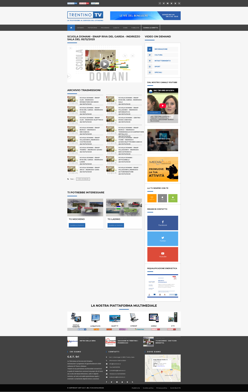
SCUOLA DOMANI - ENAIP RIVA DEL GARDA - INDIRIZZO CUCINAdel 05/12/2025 (91, 111)
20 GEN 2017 (154, 112)
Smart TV (152, 197)
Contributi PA (175, 388)
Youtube (162, 252)
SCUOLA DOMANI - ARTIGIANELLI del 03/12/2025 (125, 160)
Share (125, 27)
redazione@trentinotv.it (117, 377)
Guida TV (116, 27)
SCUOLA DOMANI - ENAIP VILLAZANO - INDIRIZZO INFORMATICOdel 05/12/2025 (128, 111)
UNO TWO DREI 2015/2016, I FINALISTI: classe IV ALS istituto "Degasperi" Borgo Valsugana (162, 119)
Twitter (162, 236)
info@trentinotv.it (115, 364)
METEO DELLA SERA (88, 341)
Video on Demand (83, 179)
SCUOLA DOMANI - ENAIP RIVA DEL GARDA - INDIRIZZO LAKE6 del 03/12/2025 (91, 161)
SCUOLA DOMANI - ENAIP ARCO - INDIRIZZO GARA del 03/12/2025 (90, 170)
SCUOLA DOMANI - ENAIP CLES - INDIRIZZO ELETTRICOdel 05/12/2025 (91, 120)
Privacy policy (161, 388)
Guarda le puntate (77, 225)
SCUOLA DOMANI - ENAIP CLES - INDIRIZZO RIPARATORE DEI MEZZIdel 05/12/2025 (90, 101)
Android (173, 197)
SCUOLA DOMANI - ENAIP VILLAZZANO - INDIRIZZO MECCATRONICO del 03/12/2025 (128, 151)
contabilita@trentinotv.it (117, 370)
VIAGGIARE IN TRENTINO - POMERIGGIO (128, 342)
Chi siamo (80, 27)
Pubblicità (135, 27)
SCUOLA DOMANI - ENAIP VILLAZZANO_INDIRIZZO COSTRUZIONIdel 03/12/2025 (90, 141)
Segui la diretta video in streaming (162, 142)
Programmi (105, 27)
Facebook (162, 221)
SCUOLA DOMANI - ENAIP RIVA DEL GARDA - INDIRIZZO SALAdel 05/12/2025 (130, 101)
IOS (162, 197)
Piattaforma (92, 27)
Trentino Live (163, 139)
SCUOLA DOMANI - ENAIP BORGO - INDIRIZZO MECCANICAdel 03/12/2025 (90, 131)
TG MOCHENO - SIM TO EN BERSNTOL (166, 342)
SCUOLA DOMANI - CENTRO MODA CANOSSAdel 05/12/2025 (129, 120)
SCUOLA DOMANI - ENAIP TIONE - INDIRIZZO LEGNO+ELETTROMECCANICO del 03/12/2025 (130, 141)
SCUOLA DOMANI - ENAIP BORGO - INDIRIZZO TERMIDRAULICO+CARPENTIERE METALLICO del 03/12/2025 (130, 132)
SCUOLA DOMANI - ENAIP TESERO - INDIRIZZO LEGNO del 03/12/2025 (91, 150)
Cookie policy (148, 388)
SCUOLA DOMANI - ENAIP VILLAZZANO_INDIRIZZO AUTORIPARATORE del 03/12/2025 (128, 171)
